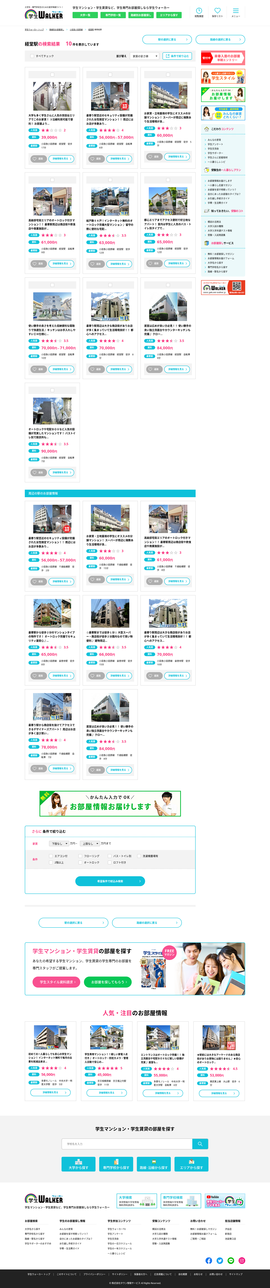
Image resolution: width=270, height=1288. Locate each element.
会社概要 (182, 1274)
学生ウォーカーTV (117, 1229)
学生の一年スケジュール (120, 1248)
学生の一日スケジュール (120, 1243)
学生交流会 (213, 149)
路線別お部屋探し (56, 29)
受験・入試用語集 (216, 235)
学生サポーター (215, 153)
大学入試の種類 (215, 226)
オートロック (91, 862)
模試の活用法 (214, 222)
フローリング (91, 856)
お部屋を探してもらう (107, 982)
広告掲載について (163, 1274)
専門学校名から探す (218, 267)
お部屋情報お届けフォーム (221, 258)
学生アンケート (215, 144)
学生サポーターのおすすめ (38, 1243)
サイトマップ (235, 1274)
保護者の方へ (140, 1274)
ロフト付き (119, 862)
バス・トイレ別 (122, 856)
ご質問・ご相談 (198, 1238)
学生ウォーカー (44, 1198)
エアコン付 (61, 856)
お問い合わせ (216, 1274)
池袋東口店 (230, 1238)
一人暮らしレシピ (216, 162)
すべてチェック (45, 56)
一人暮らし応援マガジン (220, 185)
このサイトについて (67, 1274)
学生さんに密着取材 (218, 158)
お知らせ (198, 1274)
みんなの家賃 (214, 140)
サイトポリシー (119, 1274)
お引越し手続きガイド (219, 199)
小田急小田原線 (76, 29)
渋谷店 (228, 1229)
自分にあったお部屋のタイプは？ (224, 194)
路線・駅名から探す (218, 272)
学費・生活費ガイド (218, 203)
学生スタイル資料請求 (56, 982)
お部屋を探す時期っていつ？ (222, 190)
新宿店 (228, 1233)
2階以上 (59, 862)
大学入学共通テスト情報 (220, 231)
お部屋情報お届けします (220, 181)
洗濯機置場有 (150, 856)
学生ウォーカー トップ (34, 29)
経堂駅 (91, 29)
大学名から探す (215, 263)
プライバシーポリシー (94, 1274)
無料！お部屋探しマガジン (221, 254)
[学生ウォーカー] (44, 14)
